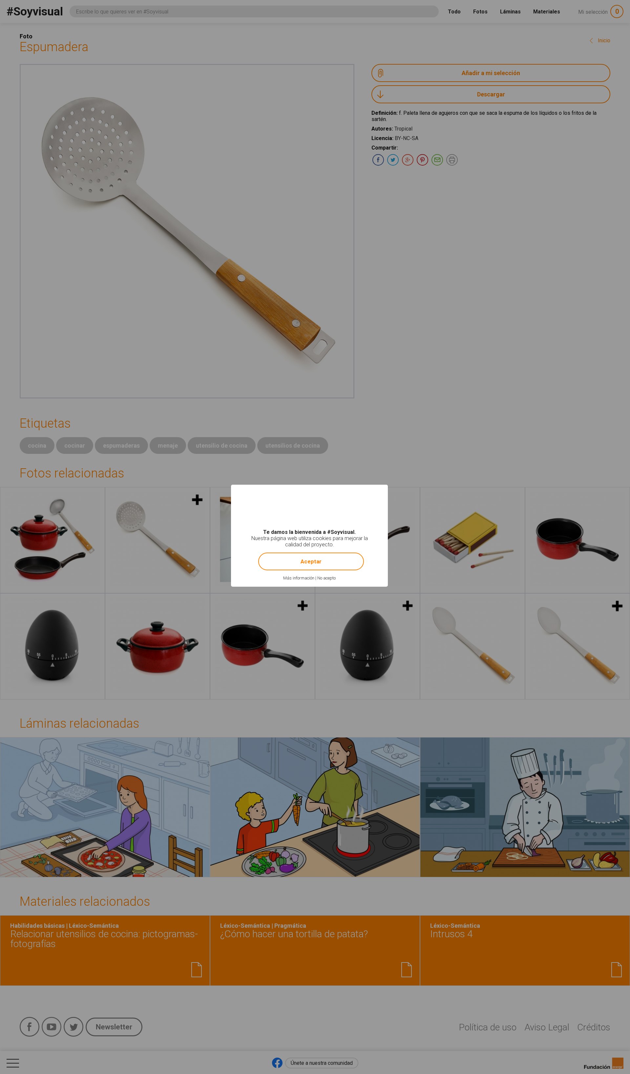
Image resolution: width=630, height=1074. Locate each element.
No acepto (326, 578)
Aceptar (311, 561)
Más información (298, 578)
